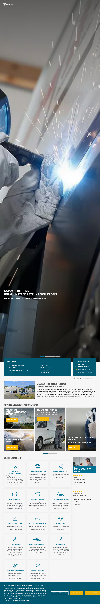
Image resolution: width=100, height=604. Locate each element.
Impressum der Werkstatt (85, 372)
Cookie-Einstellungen (59, 593)
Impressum (14, 600)
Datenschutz (7, 600)
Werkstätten (87, 378)
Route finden (81, 364)
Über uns (73, 4)
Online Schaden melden (84, 369)
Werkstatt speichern (83, 361)
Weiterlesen (77, 487)
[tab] (42, 356)
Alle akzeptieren (92, 593)
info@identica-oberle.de (15, 372)
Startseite (78, 378)
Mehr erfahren (11, 420)
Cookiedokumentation (23, 600)
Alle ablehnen (77, 593)
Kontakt (94, 4)
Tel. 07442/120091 (14, 370)
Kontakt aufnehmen (83, 367)
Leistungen (87, 4)
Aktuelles (80, 4)
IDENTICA (83, 378)
